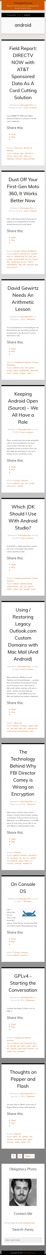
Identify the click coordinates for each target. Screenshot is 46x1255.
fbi (21, 858)
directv (9, 156)
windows (22, 373)
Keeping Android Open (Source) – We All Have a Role (23, 408)
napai (30, 1139)
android (16, 153)
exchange (23, 725)
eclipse (15, 589)
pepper (17, 1142)
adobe (15, 1136)
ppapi (24, 1142)
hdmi (26, 156)
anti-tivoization (26, 1043)
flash (25, 1139)
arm (30, 1136)
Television (18, 148)
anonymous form (28, 1223)
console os (24, 955)
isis (8, 860)
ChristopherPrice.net (23, 3)
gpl (18, 1046)
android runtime (26, 583)
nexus (9, 373)
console (30, 586)
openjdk (26, 589)
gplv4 (34, 1046)
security (10, 863)
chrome (10, 1139)
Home (19, 15)
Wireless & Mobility (29, 251)
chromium (18, 1139)
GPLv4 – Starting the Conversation (23, 983)
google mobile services (22, 259)
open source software (26, 1048)
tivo (14, 1051)
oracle (33, 589)
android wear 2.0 (20, 256)
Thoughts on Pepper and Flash (23, 1079)
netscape (10, 1142)
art (25, 586)
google (9, 259)
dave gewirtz (29, 367)
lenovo (30, 262)
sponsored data (29, 158)
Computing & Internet (22, 362)
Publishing (11, 365)
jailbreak (14, 860)
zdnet (29, 373)
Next (29, 1156)
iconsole (13, 1048)
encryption (14, 858)
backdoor (23, 855)
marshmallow (12, 264)
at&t (21, 153)
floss (34, 1043)
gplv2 (23, 1046)
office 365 (22, 728)
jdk (21, 589)
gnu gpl (13, 1046)
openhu (20, 486)
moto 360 (22, 264)
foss (26, 483)
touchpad (20, 1051)
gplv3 (29, 1046)
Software (24, 480)
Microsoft (34, 370)
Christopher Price (27, 105)
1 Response (31, 319)
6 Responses (30, 1000)
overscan (18, 158)
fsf (8, 1046)
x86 (28, 1142)
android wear (25, 253)
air (20, 1136)
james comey (24, 860)
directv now (18, 156)
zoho (32, 731)
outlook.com (32, 728)
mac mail (14, 728)
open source (11, 486)
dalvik (9, 589)
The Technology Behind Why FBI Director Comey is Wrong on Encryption (23, 773)
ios (30, 156)
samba (9, 1051)
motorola (30, 264)
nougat (15, 373)
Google (17, 251)
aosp (30, 256)
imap (36, 725)
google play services (19, 262)
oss (31, 860)
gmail (30, 725)
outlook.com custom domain (18, 731)
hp (8, 1048)
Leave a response (30, 107)
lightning (10, 158)
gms (34, 256)
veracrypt (18, 863)
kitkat (16, 370)
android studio (12, 586)
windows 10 (27, 863)
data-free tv (29, 153)
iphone (33, 858)
